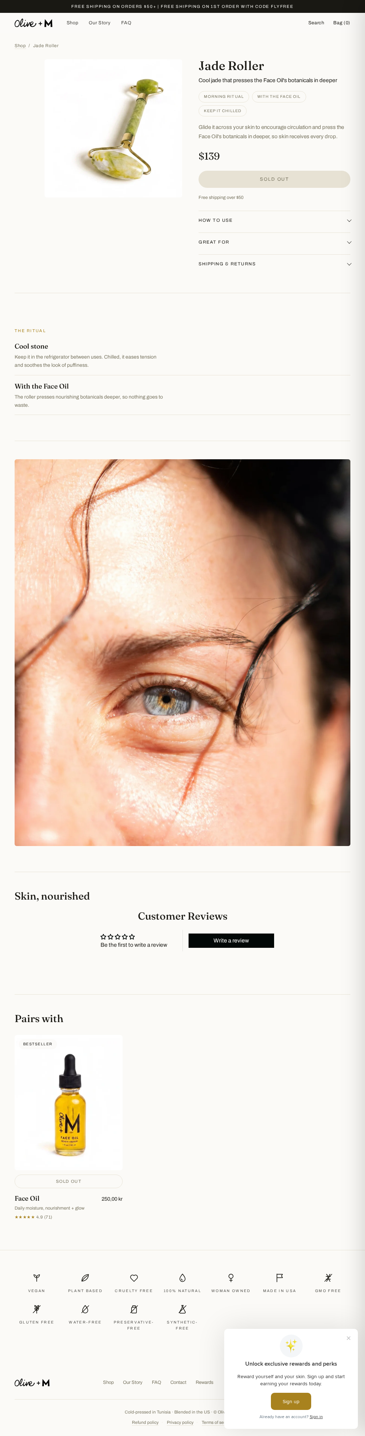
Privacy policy (180, 1422)
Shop (72, 22)
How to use (215, 220)
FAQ (126, 22)
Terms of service (217, 1422)
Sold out (274, 179)
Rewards (205, 1382)
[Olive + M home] (33, 23)
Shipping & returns (227, 263)
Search (316, 22)
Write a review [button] (231, 940)
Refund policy (145, 1422)
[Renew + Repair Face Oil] (69, 1128)
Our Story (99, 22)
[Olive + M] (32, 1382)
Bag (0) (341, 22)
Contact (178, 1382)
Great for (214, 242)
